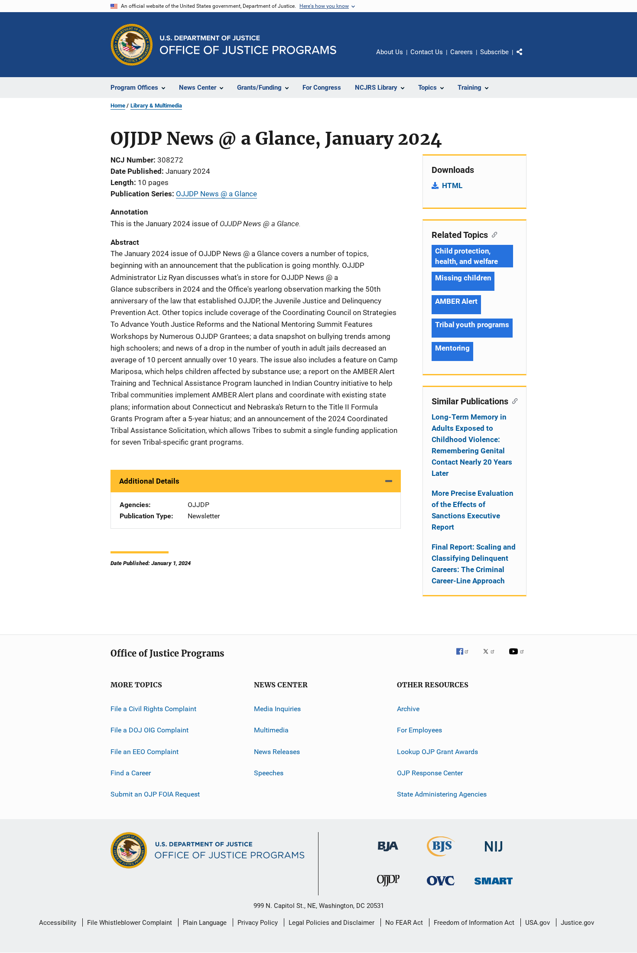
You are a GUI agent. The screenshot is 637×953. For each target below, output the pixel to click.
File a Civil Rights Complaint (153, 709)
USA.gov (537, 923)
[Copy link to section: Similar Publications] (512, 400)
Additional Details (149, 481)
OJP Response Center (430, 773)
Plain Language (205, 923)
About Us (389, 52)
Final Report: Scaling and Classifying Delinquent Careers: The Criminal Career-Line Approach (474, 564)
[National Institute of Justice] (493, 853)
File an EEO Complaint (144, 752)
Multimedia (271, 730)
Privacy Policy (257, 923)
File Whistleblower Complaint (129, 923)
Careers (461, 52)
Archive (408, 709)
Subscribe (494, 52)
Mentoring (452, 348)
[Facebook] (465, 657)
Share (526, 58)
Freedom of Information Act (474, 923)
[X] (491, 657)
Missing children (463, 277)
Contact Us (426, 52)
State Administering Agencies (442, 794)
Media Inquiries (277, 709)
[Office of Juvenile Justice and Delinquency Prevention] (388, 888)
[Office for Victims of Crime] (441, 887)
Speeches (268, 773)
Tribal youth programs (472, 324)
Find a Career (130, 773)
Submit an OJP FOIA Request (155, 794)
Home (117, 105)
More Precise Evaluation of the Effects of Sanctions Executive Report (473, 510)
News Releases (277, 752)
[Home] (248, 45)
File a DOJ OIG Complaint (149, 730)
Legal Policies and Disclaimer (331, 923)
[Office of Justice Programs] (131, 44)
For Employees (419, 730)
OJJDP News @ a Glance (216, 193)
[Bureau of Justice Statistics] (441, 858)
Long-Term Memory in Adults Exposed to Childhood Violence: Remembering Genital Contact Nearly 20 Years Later (472, 445)
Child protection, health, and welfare (466, 256)
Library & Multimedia (156, 105)
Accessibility (57, 923)
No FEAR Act (404, 923)
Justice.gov (577, 923)
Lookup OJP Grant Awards (437, 752)
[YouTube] (517, 657)
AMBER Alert (456, 301)
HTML (452, 185)
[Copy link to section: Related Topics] (492, 234)
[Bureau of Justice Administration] (388, 852)
